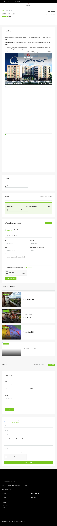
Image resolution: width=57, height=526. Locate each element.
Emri (6, 240)
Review (6, 395)
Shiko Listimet (48, 223)
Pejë (4, 507)
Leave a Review (51, 364)
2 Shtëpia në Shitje (29, 348)
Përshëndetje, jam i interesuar (37, 247)
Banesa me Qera (28, 299)
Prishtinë (5, 502)
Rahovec (5, 505)
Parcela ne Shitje (28, 332)
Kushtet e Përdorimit (28, 267)
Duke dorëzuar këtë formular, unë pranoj (19, 267)
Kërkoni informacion (10, 278)
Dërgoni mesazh (28, 462)
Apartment (33, 497)
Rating (31, 388)
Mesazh (6, 254)
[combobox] (41, 250)
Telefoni (32, 240)
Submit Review (9, 409)
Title (6, 388)
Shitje (9, 16)
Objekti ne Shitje (28, 314)
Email (6, 247)
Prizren (4, 497)
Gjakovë (5, 500)
